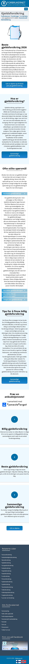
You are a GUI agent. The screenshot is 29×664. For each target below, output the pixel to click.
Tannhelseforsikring (7, 587)
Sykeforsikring (6, 584)
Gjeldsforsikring (6, 563)
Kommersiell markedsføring (9, 619)
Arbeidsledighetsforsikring (9, 557)
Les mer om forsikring (8, 598)
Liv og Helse (24, 16)
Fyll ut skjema (14, 528)
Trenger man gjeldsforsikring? (12, 299)
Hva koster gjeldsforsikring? (12, 193)
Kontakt (4, 622)
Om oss (4, 624)
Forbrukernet (5, 16)
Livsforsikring (6, 576)
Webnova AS (18, 658)
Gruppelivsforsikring (7, 565)
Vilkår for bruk (6, 630)
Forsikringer (15, 16)
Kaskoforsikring (6, 573)
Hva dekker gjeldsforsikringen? (13, 290)
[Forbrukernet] (14, 3)
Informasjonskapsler (7, 616)
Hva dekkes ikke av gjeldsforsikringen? (9, 295)
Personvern (5, 627)
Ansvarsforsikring (7, 554)
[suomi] (18, 661)
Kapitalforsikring (6, 571)
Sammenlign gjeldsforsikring (14, 155)
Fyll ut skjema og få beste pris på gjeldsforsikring (14, 85)
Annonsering (5, 611)
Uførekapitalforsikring (8, 592)
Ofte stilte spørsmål (7, 613)
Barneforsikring (6, 560)
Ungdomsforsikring (7, 595)
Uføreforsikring (6, 590)
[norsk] (23, 661)
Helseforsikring (6, 568)
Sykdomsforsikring (7, 581)
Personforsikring (6, 579)
